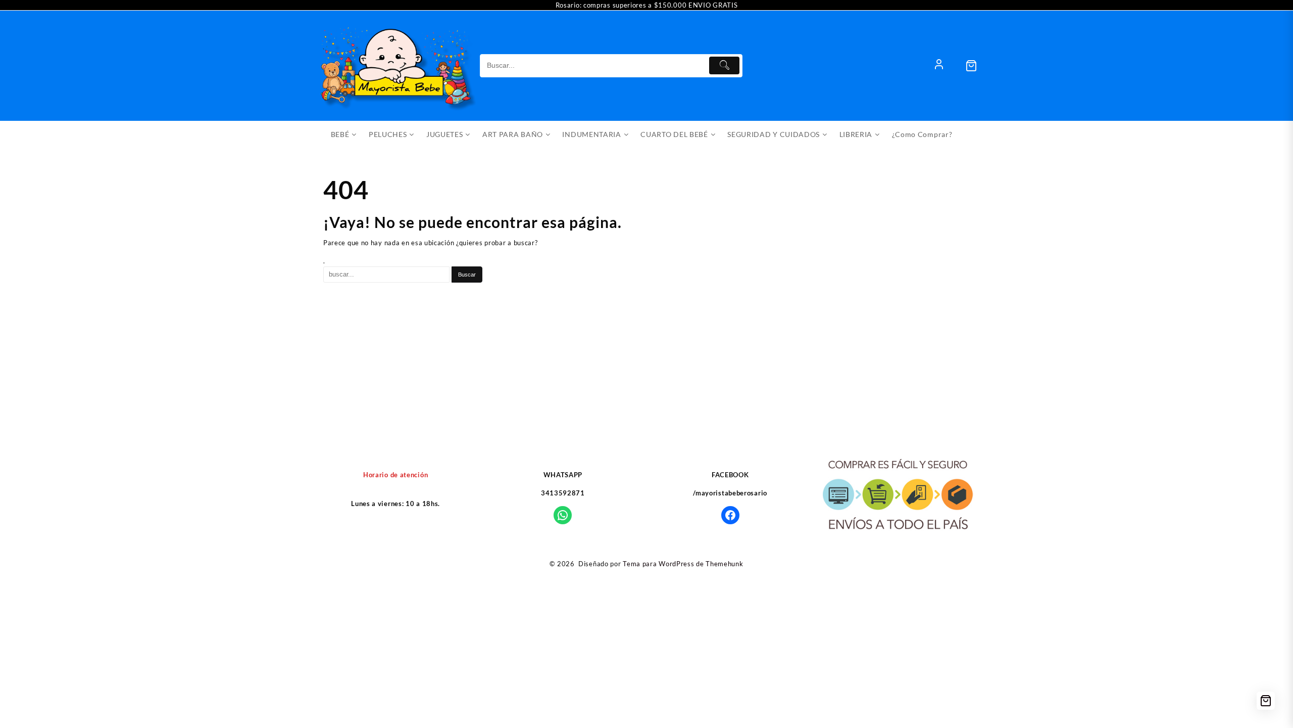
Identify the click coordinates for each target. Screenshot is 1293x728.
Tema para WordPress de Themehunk (683, 564)
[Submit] (724, 65)
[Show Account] (939, 65)
